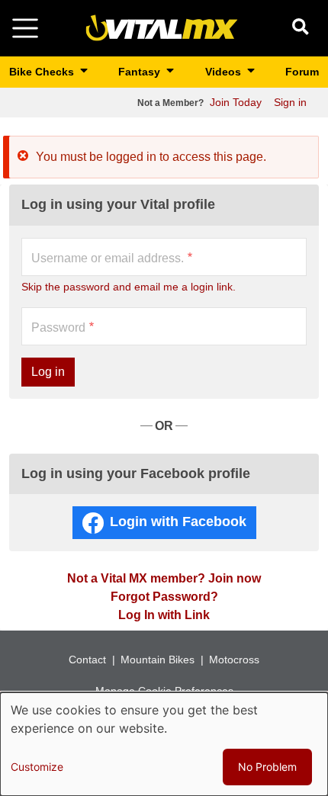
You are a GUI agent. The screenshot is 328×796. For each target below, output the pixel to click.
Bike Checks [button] (43, 72)
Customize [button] (37, 766)
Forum (302, 72)
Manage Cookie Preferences (164, 691)
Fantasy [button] (140, 72)
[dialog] (164, 744)
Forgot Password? (164, 596)
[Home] (162, 27)
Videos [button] (224, 72)
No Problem (267, 766)
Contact (87, 659)
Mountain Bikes (158, 659)
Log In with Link (164, 614)
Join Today (236, 102)
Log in (48, 371)
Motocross (234, 659)
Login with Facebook (178, 521)
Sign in (290, 102)
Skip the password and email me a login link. (128, 287)
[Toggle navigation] (25, 28)
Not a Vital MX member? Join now (164, 578)
